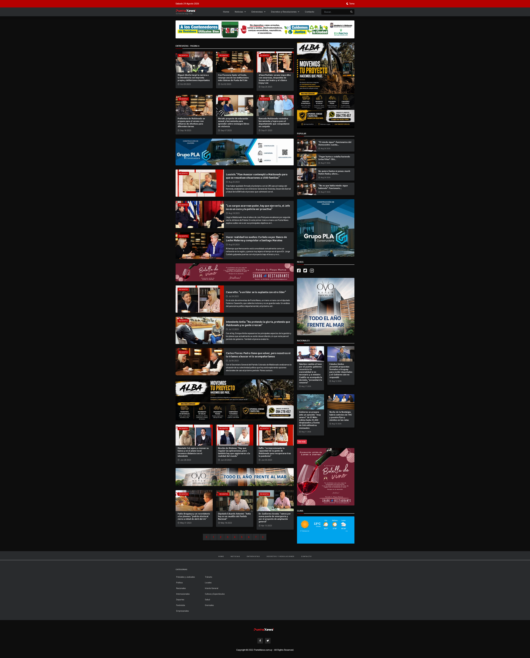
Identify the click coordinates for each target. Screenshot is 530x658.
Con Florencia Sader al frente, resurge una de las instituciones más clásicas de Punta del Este (233, 78)
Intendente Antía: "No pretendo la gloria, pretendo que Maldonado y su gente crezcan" (258, 323)
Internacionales (183, 594)
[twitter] (305, 270)
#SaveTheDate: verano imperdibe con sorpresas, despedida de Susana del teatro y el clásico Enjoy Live (275, 79)
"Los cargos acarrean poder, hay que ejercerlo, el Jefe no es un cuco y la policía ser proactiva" (258, 207)
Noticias (239, 11)
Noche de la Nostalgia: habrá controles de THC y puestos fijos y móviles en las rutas (340, 416)
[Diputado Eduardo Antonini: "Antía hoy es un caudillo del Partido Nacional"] (234, 500)
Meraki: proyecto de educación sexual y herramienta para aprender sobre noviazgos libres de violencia (233, 122)
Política (179, 583)
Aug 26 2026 (325, 148)
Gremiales (209, 605)
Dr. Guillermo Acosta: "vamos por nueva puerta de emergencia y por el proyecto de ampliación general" (275, 517)
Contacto (309, 11)
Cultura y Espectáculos (215, 594)
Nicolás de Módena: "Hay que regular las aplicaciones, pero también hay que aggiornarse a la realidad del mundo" (234, 452)
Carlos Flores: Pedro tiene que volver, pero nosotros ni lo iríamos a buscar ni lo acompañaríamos (258, 354)
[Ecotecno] (265, 29)
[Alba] (325, 85)
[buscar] (351, 12)
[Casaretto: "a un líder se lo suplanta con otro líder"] (200, 299)
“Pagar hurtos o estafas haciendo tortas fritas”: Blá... (334, 158)
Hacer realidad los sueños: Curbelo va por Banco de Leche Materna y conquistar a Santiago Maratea (256, 238)
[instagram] (312, 270)
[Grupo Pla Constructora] (325, 228)
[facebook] (299, 270)
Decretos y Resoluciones (284, 11)
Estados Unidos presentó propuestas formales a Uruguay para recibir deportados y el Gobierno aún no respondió (340, 371)
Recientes (183, 55)
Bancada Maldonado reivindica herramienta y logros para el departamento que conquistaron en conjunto (274, 122)
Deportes (180, 600)
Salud (207, 600)
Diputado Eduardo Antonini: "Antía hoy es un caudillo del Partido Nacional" (234, 516)
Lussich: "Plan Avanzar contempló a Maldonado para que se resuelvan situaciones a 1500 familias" (256, 176)
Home (226, 11)
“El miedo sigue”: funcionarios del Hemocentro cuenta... (334, 143)
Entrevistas (257, 11)
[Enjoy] (235, 477)
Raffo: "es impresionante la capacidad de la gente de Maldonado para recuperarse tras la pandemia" (275, 452)
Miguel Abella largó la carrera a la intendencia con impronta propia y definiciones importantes (194, 78)
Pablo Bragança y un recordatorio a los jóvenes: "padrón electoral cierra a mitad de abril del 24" (194, 516)
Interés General (211, 588)
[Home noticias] (264, 629)
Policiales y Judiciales (185, 577)
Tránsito (208, 577)
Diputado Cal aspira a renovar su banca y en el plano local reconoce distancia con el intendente (193, 452)
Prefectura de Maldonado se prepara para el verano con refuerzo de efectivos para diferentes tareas (191, 122)
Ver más (302, 442)
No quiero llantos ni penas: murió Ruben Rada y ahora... (334, 172)
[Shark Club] (235, 272)
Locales (208, 583)
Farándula (180, 605)
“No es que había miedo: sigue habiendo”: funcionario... (333, 187)
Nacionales (181, 588)
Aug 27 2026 (325, 163)
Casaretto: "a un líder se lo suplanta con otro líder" (256, 292)
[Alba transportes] (235, 399)
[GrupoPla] (235, 151)
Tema (351, 3)
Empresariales (182, 611)
